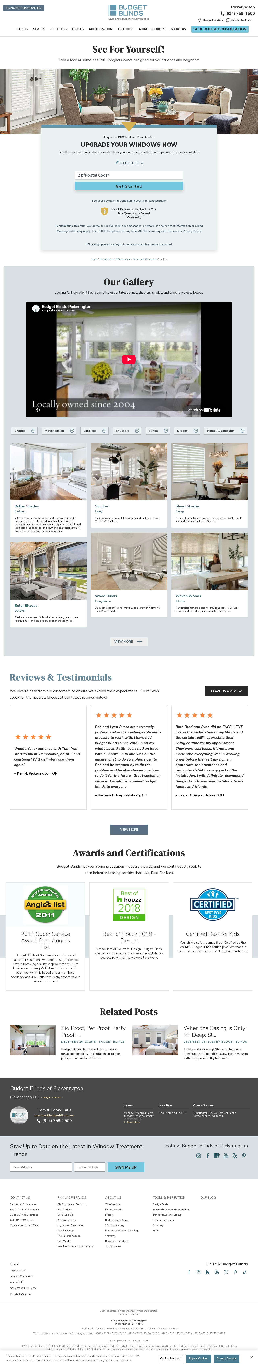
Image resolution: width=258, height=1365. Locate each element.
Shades (39, 29)
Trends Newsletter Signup (167, 1214)
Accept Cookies (227, 1358)
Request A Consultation (23, 1204)
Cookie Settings (170, 1358)
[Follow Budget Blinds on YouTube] (226, 1155)
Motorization (100, 29)
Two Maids (64, 1241)
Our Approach (113, 1209)
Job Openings (113, 1246)
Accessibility (17, 1282)
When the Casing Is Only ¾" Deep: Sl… (214, 1031)
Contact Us (20, 1197)
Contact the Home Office (24, 1225)
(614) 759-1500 (240, 13)
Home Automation (221, 431)
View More (124, 641)
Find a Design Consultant (24, 1209)
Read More (133, 1122)
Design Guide (160, 1204)
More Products (152, 29)
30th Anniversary (114, 1225)
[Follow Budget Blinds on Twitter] (226, 1272)
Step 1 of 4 (132, 163)
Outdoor (126, 29)
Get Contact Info (241, 20)
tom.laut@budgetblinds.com (54, 1115)
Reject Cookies (198, 1358)
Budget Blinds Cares (117, 1220)
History (109, 1214)
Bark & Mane (65, 1209)
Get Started (129, 186)
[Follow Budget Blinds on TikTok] (244, 1272)
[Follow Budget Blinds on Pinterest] (244, 1155)
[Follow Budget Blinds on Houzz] (207, 1272)
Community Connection (144, 259)
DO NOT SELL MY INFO (23, 1288)
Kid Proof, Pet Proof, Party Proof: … (93, 1031)
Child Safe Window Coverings (122, 1230)
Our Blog (208, 1197)
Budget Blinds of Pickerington (115, 259)
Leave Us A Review (226, 691)
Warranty (110, 1235)
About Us (178, 29)
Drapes (78, 29)
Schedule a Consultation (220, 29)
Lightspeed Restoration (71, 1225)
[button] (210, 20)
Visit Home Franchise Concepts (75, 1246)
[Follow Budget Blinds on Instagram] (199, 1155)
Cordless (89, 431)
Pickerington (243, 7)
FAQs (156, 1230)
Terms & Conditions (21, 1276)
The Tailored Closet (69, 1235)
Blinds (22, 29)
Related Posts (129, 1011)
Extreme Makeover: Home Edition (171, 1209)
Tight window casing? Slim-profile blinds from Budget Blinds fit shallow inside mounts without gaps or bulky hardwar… (216, 1053)
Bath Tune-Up (65, 1214)
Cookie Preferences (20, 1294)
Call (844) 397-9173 (21, 1220)
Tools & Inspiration (169, 1197)
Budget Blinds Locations (24, 1214)
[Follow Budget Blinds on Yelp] (235, 1155)
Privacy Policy (192, 231)
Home (94, 259)
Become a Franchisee (117, 1241)
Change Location (51, 1097)
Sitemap (14, 1264)
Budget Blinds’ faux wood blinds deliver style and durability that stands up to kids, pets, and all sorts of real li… (91, 1053)
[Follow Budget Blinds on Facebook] (208, 1155)
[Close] (251, 1357)
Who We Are (112, 1204)
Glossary (158, 1225)
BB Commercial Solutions (72, 1204)
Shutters (59, 29)
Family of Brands (72, 1197)
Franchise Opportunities (23, 8)
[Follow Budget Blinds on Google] (217, 1155)
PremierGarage (66, 1230)
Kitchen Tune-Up (67, 1220)
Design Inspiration (163, 1220)
